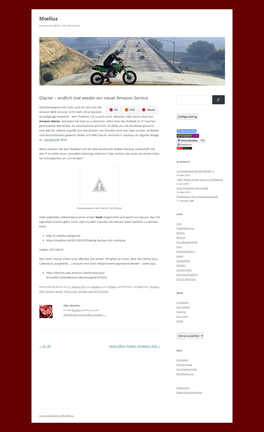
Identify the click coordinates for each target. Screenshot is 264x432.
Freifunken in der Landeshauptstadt (197, 196)
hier (153, 263)
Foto (179, 247)
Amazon (154, 287)
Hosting (181, 311)
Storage (82, 291)
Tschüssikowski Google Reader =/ (195, 171)
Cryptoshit (182, 302)
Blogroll (180, 237)
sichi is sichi (70, 291)
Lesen (179, 256)
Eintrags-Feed (184, 364)
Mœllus (48, 18)
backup (50, 291)
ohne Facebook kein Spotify (192, 188)
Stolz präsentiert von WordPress (56, 415)
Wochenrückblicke (187, 274)
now (178, 223)
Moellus (95, 287)
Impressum (183, 388)
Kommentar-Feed (186, 369)
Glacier (59, 291)
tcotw (179, 321)
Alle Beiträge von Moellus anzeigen (84, 315)
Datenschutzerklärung (189, 392)
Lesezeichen (183, 260)
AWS (41, 291)
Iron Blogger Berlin (187, 242)
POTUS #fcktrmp (186, 279)
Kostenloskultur (185, 251)
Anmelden (182, 360)
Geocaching (183, 307)
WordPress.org (184, 374)
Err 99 (44, 346)
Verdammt (51, 140)
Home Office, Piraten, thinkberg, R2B (134, 346)
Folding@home (185, 228)
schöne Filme (184, 270)
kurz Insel (181, 316)
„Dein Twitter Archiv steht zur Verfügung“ (199, 179)
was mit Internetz (98, 291)
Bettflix (180, 233)
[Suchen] (218, 99)
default (112, 287)
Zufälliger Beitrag (187, 116)
